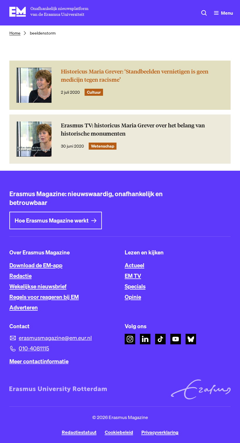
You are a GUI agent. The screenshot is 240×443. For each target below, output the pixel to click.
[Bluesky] (191, 339)
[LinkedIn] (145, 339)
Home (14, 33)
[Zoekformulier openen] (204, 13)
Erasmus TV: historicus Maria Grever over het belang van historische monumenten (133, 129)
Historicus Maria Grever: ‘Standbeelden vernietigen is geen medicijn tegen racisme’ (134, 75)
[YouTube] (175, 339)
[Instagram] (130, 339)
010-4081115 (34, 348)
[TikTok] (160, 339)
